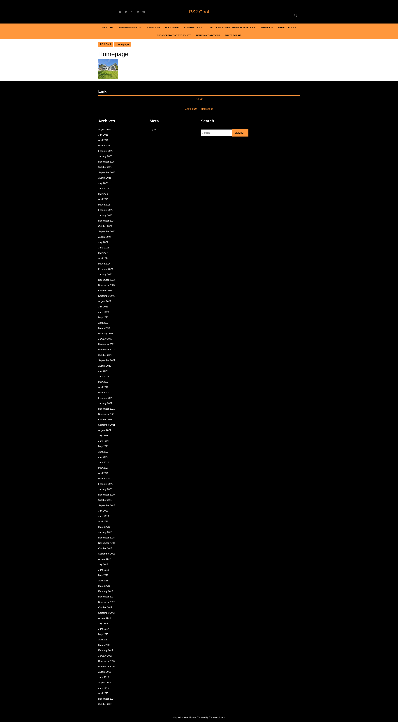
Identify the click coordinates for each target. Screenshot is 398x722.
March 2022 (104, 392)
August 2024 (104, 237)
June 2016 (103, 677)
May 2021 (103, 446)
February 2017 (105, 650)
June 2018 (103, 570)
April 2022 (103, 387)
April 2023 (103, 322)
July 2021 (103, 435)
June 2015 (103, 688)
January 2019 (105, 532)
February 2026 (105, 151)
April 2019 (103, 521)
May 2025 (103, 194)
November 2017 (106, 602)
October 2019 (105, 500)
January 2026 (105, 156)
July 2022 (103, 371)
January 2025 (105, 215)
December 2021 (106, 408)
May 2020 (103, 467)
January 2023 (105, 338)
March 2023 (104, 328)
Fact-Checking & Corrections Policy (232, 27)
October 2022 (105, 355)
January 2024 (105, 274)
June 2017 (103, 629)
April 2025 (103, 199)
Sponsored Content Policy (174, 35)
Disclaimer (172, 27)
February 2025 (105, 210)
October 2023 (105, 290)
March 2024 (104, 263)
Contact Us (153, 27)
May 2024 (103, 253)
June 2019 (103, 516)
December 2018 (106, 537)
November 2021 (106, 414)
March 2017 (104, 645)
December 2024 (106, 220)
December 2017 (106, 596)
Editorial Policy (194, 27)
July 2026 (103, 134)
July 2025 (103, 183)
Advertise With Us (129, 27)
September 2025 (106, 172)
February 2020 (105, 484)
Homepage (267, 27)
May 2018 (103, 575)
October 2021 (105, 419)
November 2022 (106, 349)
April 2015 (103, 693)
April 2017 (103, 639)
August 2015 (104, 682)
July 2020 (103, 457)
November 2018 (106, 543)
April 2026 (103, 140)
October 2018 (105, 548)
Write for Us (233, 35)
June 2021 (103, 441)
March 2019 (104, 527)
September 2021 (106, 424)
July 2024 (103, 242)
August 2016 (104, 671)
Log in (153, 129)
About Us (107, 27)
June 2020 (103, 462)
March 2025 (104, 204)
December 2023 (106, 279)
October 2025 (105, 167)
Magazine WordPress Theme (189, 717)
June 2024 (103, 247)
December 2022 (106, 344)
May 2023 (103, 317)
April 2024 (103, 258)
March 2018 (104, 586)
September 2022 (106, 360)
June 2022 (103, 376)
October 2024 (105, 226)
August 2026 (104, 129)
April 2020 (103, 473)
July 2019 (103, 510)
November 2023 (106, 285)
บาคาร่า (199, 99)
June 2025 (103, 188)
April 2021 (103, 451)
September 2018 (106, 553)
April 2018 (103, 580)
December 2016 (106, 661)
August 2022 (104, 365)
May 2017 (103, 634)
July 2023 (103, 306)
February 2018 (105, 591)
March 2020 (104, 478)
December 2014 (106, 698)
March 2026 (104, 145)
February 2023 (105, 333)
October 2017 (105, 607)
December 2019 (106, 494)
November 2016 (106, 666)
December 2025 (106, 161)
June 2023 (103, 312)
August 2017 (104, 618)
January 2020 (105, 489)
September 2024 (106, 231)
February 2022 (105, 398)
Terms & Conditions (208, 35)
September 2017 (106, 612)
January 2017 (105, 655)
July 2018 (103, 564)
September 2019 (106, 505)
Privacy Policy (287, 27)
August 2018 (104, 559)
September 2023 (106, 296)
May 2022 (103, 381)
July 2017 (103, 623)
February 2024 (105, 269)
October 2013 (105, 704)
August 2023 (104, 301)
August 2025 (104, 177)
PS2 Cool (199, 11)
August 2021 (104, 430)
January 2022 (105, 403)
